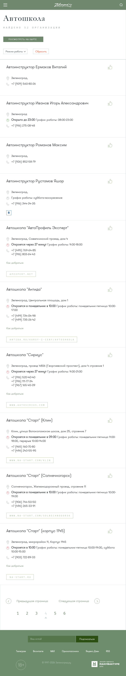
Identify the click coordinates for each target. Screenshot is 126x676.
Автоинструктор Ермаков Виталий (36, 67)
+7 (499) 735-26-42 (23, 320)
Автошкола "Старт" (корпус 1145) (35, 530)
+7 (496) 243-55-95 (23, 451)
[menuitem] (21, 651)
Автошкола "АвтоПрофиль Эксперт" (37, 227)
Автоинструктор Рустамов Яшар (35, 181)
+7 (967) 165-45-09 (23, 385)
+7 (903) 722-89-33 (23, 557)
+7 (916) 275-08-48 (23, 125)
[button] (15, 51)
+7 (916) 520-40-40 (23, 377)
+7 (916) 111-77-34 (22, 381)
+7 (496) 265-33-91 (23, 506)
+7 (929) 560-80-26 (23, 84)
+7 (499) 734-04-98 (23, 316)
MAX (52, 651)
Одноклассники (70, 651)
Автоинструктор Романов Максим (36, 145)
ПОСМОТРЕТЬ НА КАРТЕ (23, 39)
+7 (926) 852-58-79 (23, 162)
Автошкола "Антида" (24, 289)
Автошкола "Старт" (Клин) (29, 420)
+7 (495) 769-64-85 (23, 250)
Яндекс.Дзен (92, 651)
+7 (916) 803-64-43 (23, 254)
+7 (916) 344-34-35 (23, 203)
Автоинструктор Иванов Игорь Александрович (47, 103)
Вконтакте (38, 651)
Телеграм (21, 651)
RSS (108, 651)
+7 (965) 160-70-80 (23, 447)
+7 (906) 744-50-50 (23, 502)
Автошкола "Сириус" (24, 354)
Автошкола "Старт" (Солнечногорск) (38, 475)
